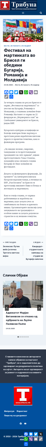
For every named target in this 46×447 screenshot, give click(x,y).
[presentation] (23, 294)
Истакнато (15, 46)
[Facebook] (21, 424)
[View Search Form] (41, 13)
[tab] (18, 337)
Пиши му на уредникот (15, 415)
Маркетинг (22, 411)
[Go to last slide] (7, 308)
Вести (6, 46)
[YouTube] (25, 424)
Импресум (9, 411)
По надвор (26, 46)
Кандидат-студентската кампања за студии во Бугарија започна (34, 250)
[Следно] (39, 308)
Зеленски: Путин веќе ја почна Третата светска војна (11, 249)
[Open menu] (23, 13)
